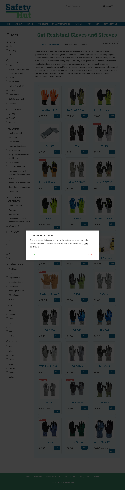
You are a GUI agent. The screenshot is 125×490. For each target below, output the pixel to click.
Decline (91, 255)
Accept (37, 255)
